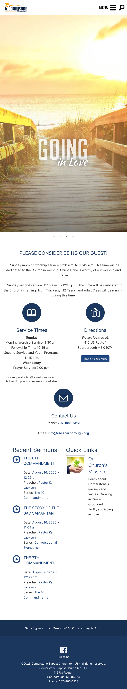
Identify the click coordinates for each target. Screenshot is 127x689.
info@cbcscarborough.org (68, 433)
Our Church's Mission (98, 465)
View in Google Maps (95, 358)
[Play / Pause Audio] (17, 462)
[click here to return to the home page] (14, 7)
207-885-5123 (69, 423)
